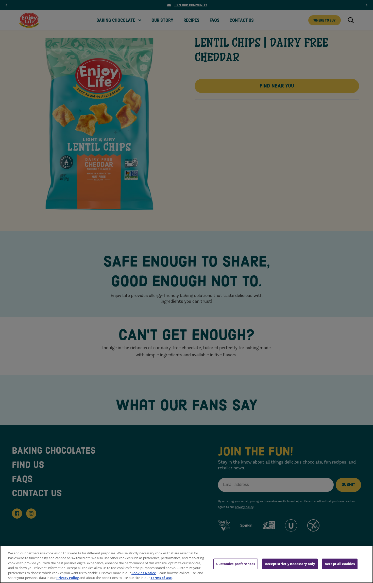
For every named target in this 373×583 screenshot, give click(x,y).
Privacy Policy (67, 577)
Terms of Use (161, 577)
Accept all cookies (340, 563)
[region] (186, 564)
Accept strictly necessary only (290, 563)
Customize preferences (235, 563)
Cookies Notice (143, 573)
